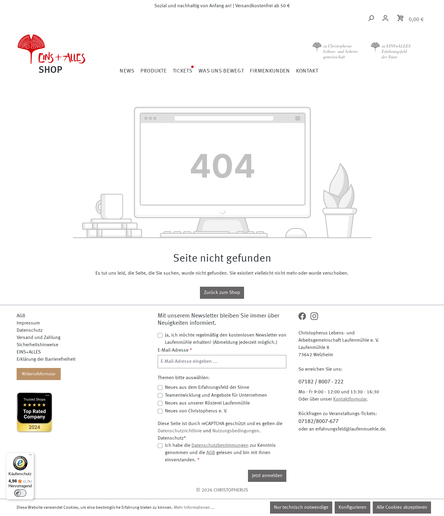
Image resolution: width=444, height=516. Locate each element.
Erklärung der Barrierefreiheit (46, 359)
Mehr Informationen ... (194, 507)
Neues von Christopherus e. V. (196, 411)
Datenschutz (30, 330)
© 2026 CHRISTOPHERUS (222, 490)
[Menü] (30, 456)
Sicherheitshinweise (37, 345)
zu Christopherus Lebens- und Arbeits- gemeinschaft (341, 51)
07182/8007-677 (318, 421)
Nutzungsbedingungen (235, 431)
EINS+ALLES (29, 352)
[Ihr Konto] (385, 18)
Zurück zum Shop (222, 292)
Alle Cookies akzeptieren (402, 507)
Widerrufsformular (39, 374)
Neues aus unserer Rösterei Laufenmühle (207, 403)
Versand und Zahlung (38, 337)
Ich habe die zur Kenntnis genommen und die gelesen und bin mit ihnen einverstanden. (220, 453)
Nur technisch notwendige (301, 507)
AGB (21, 316)
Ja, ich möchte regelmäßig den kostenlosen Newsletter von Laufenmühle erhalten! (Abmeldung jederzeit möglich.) (225, 339)
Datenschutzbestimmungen (220, 445)
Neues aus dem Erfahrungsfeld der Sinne (207, 387)
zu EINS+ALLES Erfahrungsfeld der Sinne (395, 51)
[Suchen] (371, 18)
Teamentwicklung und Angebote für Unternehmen (216, 395)
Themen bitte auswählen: (184, 378)
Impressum (28, 323)
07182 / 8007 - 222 (320, 382)
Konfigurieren (352, 507)
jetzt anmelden (267, 475)
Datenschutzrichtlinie (180, 431)
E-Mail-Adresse (175, 350)
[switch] (20, 493)
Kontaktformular (350, 399)
